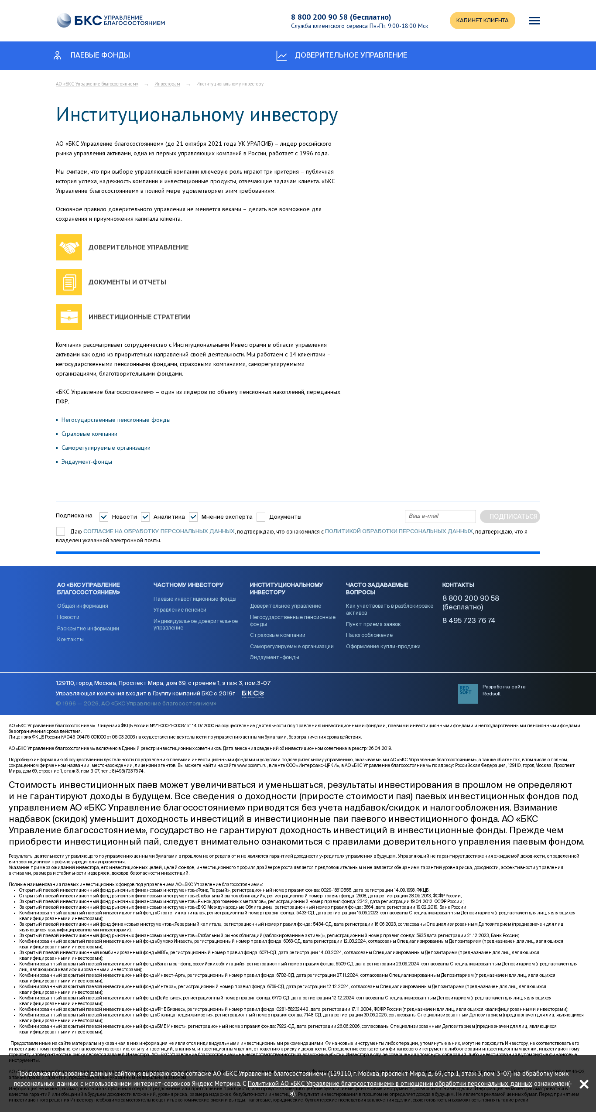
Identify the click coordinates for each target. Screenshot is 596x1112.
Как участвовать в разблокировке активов (389, 610)
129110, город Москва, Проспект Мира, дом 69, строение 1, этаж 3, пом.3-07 (163, 683)
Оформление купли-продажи (383, 647)
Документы (285, 517)
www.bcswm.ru (252, 765)
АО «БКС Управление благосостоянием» (97, 84)
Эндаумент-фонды (87, 461)
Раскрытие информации (88, 629)
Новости (124, 517)
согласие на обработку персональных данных (159, 531)
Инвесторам (167, 84)
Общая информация (82, 606)
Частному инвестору (189, 585)
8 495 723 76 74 (469, 621)
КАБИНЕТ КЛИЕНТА (482, 21)
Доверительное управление (285, 606)
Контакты (70, 640)
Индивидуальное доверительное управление (196, 625)
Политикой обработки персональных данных (399, 531)
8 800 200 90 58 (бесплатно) (341, 17)
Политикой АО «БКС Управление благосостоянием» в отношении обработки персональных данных (390, 1083)
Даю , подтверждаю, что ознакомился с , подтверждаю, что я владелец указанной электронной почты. (291, 536)
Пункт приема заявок (373, 624)
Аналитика (169, 517)
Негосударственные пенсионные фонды (116, 420)
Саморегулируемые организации (106, 448)
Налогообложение (369, 635)
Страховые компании (89, 434)
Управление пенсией (180, 610)
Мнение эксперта (227, 517)
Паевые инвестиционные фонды (195, 599)
